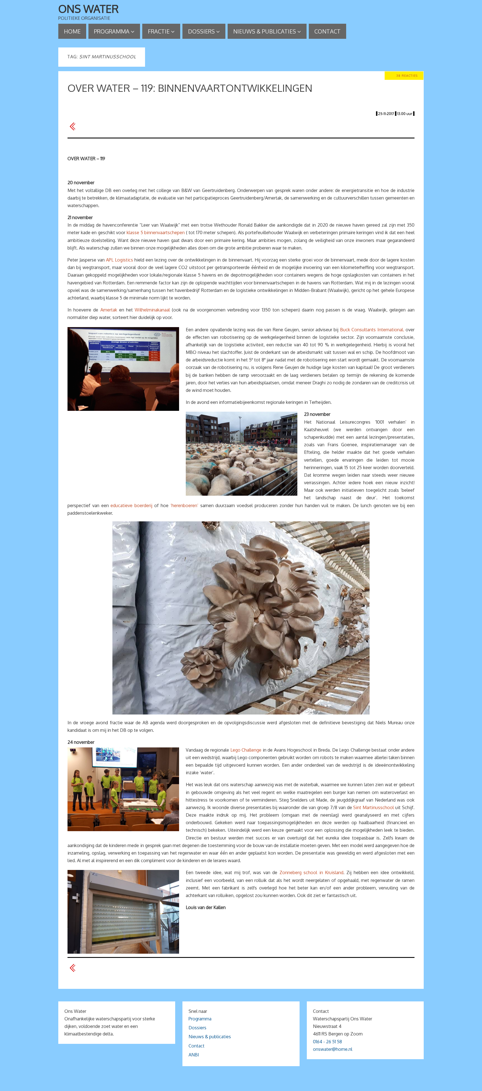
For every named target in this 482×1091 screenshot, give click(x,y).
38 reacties (407, 75)
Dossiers (197, 1027)
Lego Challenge (246, 750)
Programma (200, 1019)
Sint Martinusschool (373, 807)
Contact (196, 1046)
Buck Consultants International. (372, 329)
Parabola (250, 1085)
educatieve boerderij (131, 505)
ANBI (194, 1055)
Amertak (108, 310)
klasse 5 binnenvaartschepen (156, 232)
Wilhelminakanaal (152, 310)
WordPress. (274, 1085)
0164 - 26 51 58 (327, 1041)
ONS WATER (88, 8)
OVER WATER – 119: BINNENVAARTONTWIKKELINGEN (190, 87)
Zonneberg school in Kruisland (311, 872)
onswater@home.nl (332, 1049)
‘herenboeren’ (184, 505)
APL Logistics (119, 260)
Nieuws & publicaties (210, 1036)
